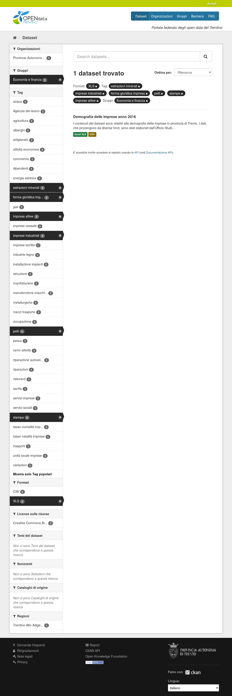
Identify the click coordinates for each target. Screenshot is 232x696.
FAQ (211, 16)
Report (94, 645)
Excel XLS (80, 134)
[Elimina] (96, 86)
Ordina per (163, 72)
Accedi (212, 3)
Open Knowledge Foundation (106, 656)
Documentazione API (159, 152)
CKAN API (92, 650)
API (136, 152)
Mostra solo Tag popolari (32, 474)
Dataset (141, 16)
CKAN (193, 672)
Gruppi (182, 16)
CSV (92, 134)
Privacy (22, 662)
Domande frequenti (30, 645)
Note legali (24, 656)
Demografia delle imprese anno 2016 (104, 116)
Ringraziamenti (27, 650)
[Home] (15, 37)
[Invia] (206, 56)
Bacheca (197, 16)
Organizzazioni (161, 16)
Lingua (173, 681)
